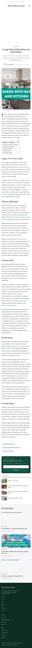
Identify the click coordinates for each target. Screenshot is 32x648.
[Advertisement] (16, 26)
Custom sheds (8, 149)
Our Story (3, 617)
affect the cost (5, 291)
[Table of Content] (18, 142)
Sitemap (3, 637)
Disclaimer (3, 635)
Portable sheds (8, 153)
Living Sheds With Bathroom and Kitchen (11, 447)
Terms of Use (4, 632)
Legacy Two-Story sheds (11, 145)
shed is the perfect (21, 164)
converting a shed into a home (14, 239)
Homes (3, 599)
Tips (2, 602)
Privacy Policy (4, 630)
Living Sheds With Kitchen (8, 451)
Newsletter (4, 622)
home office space (9, 194)
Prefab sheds (7, 151)
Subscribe (16, 470)
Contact (3, 624)
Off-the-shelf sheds (9, 147)
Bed (2, 611)
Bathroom (16, 46)
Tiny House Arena (15, 6)
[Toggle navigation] (29, 6)
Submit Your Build (5, 619)
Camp (2, 606)
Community (4, 609)
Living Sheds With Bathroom (9, 444)
